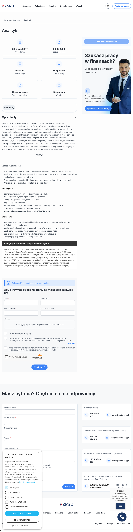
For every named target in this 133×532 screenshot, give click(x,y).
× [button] (39, 453)
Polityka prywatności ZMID (119, 523)
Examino (52, 6)
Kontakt (87, 513)
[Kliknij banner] (106, 81)
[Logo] (8, 6)
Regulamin (99, 523)
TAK (120, 506)
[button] (22, 525)
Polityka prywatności (27, 482)
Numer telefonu (47, 308)
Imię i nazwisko (11, 407)
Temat (7, 438)
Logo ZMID (100, 513)
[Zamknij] (131, 488)
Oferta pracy (14, 20)
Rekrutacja (40, 6)
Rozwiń (71, 343)
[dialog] (22, 489)
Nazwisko (45, 298)
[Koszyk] (107, 6)
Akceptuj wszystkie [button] (22, 513)
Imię (6, 298)
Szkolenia (26, 6)
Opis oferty (9, 108)
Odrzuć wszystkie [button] (22, 520)
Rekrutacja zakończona (106, 42)
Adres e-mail (10, 308)
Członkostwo (66, 6)
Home (5, 20)
